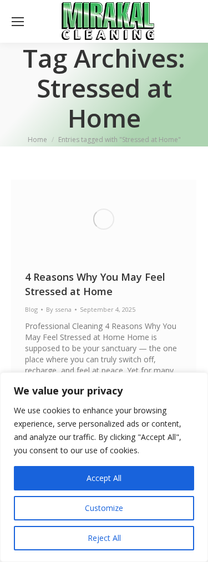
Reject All (104, 538)
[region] (104, 467)
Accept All (104, 478)
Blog (31, 309)
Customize (104, 508)
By (59, 309)
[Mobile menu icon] (17, 21)
